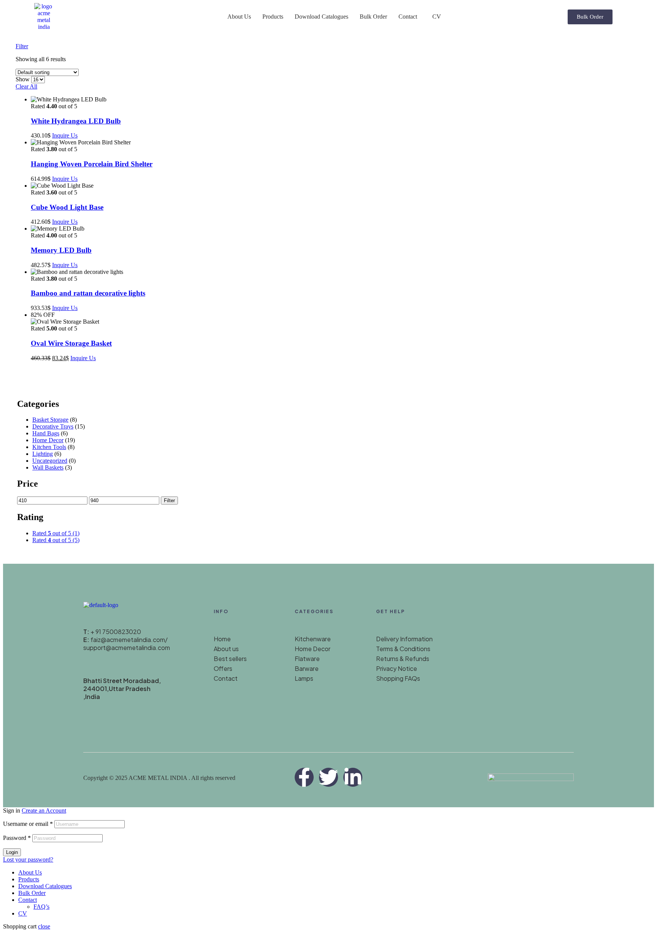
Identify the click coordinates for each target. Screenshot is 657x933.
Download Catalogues (321, 16)
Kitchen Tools (49, 447)
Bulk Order (373, 16)
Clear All (26, 86)
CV (436, 16)
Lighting (42, 454)
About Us (239, 16)
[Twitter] (328, 777)
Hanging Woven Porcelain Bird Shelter (91, 164)
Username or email (28, 824)
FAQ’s (41, 906)
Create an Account (44, 810)
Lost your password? (28, 859)
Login (12, 852)
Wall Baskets (47, 467)
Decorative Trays (52, 426)
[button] (410, 16)
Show (23, 79)
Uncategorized (49, 460)
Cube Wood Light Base (67, 207)
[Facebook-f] (304, 777)
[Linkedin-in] (352, 777)
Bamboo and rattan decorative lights (88, 293)
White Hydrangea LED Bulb (76, 121)
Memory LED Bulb (61, 250)
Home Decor (47, 440)
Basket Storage (50, 419)
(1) (55, 533)
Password (17, 838)
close (44, 926)
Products (272, 16)
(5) (55, 540)
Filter (169, 500)
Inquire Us (65, 135)
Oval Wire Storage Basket (71, 343)
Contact (407, 16)
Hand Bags (45, 433)
